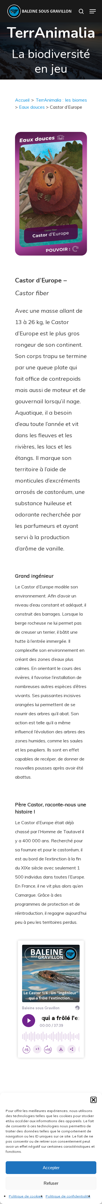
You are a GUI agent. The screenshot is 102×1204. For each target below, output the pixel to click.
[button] (93, 1100)
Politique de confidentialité (68, 1196)
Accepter (51, 1167)
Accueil (22, 100)
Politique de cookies (26, 1196)
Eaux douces (32, 107)
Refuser (51, 1183)
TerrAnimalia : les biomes (61, 100)
